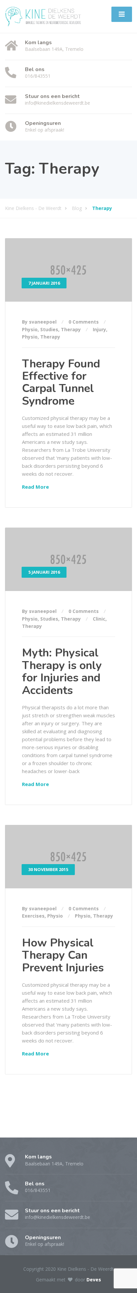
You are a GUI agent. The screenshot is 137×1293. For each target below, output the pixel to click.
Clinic (99, 619)
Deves (93, 1279)
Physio (30, 329)
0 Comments (83, 322)
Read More (35, 486)
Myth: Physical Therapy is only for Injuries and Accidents (62, 671)
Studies (49, 329)
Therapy (71, 329)
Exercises (33, 916)
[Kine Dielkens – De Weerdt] (43, 16)
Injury (99, 329)
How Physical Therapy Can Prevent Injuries (63, 955)
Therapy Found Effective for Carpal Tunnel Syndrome (61, 382)
